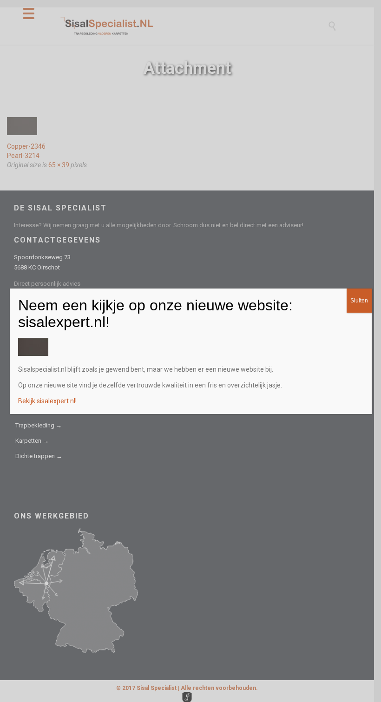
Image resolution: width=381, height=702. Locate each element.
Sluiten (359, 300)
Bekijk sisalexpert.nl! (47, 401)
